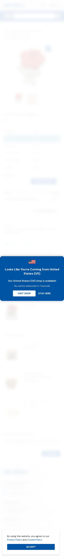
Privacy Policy (14, 539)
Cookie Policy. (34, 539)
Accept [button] (31, 546)
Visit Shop (24, 293)
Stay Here (44, 293)
